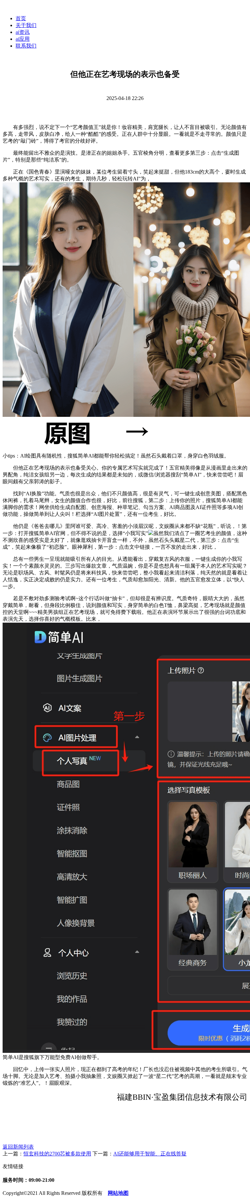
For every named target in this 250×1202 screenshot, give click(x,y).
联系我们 (26, 46)
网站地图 (118, 1193)
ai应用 (23, 39)
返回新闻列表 (18, 1147)
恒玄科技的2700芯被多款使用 (57, 1153)
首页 (21, 18)
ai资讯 (23, 32)
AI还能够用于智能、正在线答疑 (150, 1153)
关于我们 (26, 25)
